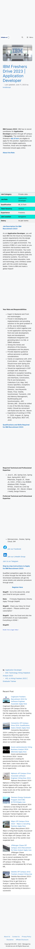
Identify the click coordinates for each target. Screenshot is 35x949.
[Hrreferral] (5, 37)
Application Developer (13, 670)
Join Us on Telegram (10, 561)
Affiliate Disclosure (22, 940)
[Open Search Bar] (22, 37)
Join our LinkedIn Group (16, 557)
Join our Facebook (14, 549)
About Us (7, 936)
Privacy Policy (26, 936)
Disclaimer (10, 940)
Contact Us (16, 936)
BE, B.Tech (15, 138)
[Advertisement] (17, 17)
